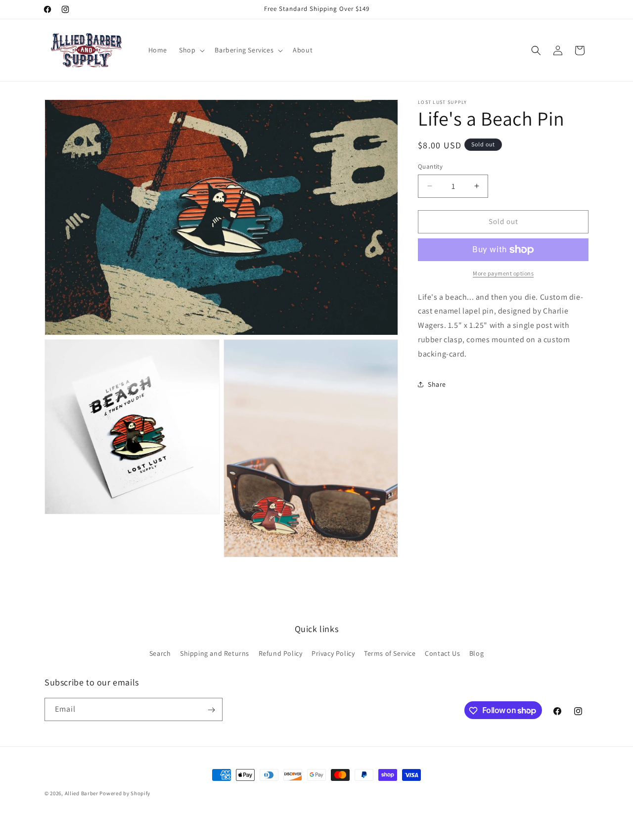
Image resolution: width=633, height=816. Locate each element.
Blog (476, 652)
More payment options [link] (503, 273)
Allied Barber (81, 793)
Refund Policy (281, 652)
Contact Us (442, 652)
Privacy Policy (333, 652)
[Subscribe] (211, 710)
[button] (191, 50)
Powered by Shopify (124, 793)
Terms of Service (390, 652)
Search (160, 652)
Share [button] (437, 384)
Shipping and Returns (214, 652)
